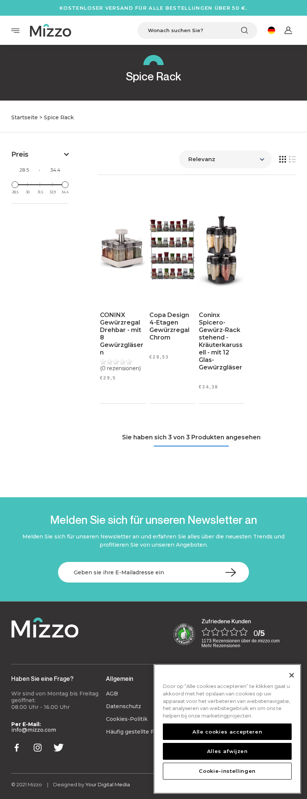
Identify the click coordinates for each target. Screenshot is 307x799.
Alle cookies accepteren (227, 732)
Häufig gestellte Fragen (137, 731)
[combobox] (197, 30)
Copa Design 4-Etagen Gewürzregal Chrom (169, 326)
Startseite (24, 117)
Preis (19, 154)
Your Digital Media (107, 784)
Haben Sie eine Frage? (42, 678)
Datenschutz (123, 706)
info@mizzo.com (33, 729)
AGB (112, 693)
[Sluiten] (291, 675)
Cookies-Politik (127, 719)
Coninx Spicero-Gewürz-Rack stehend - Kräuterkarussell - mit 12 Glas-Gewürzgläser (221, 341)
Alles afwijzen (227, 751)
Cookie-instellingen (227, 771)
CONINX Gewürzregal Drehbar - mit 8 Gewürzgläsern (121, 333)
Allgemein (119, 678)
